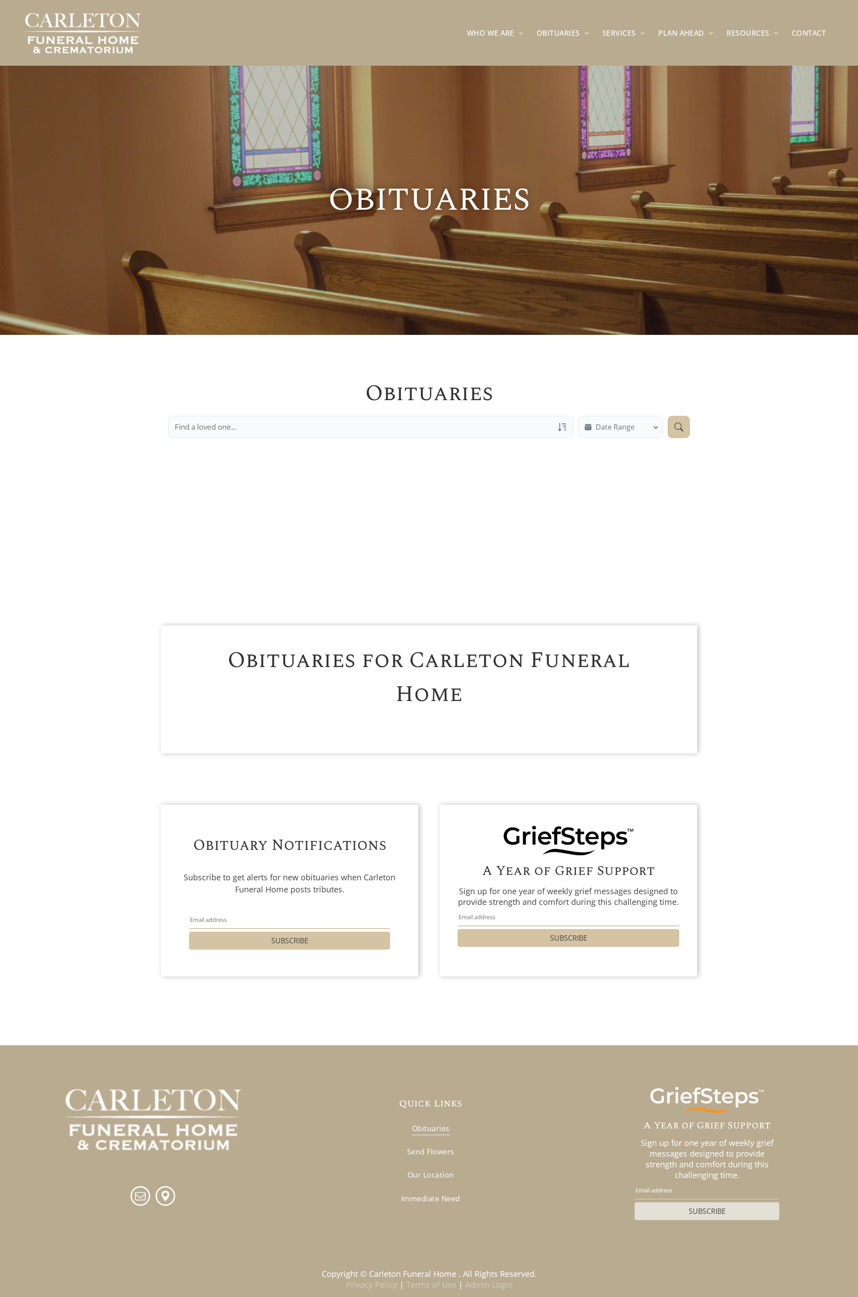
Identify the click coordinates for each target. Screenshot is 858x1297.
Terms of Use (431, 1284)
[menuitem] (495, 33)
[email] (140, 1197)
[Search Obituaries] (679, 427)
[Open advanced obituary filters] (562, 427)
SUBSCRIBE (289, 941)
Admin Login (489, 1284)
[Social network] (165, 1197)
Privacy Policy (371, 1284)
